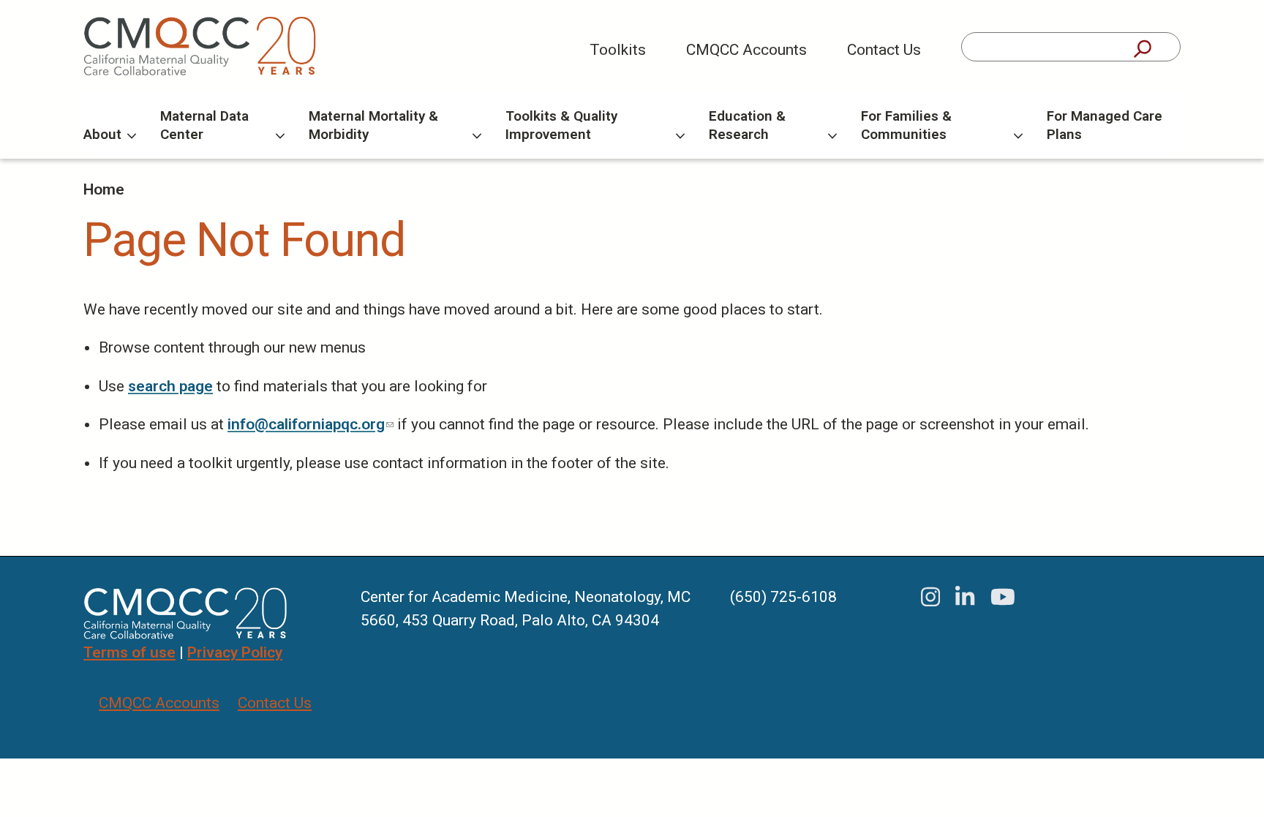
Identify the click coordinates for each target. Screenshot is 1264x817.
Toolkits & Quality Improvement (561, 125)
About (102, 134)
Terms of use (129, 652)
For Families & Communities (906, 125)
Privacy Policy (234, 652)
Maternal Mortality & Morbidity (373, 125)
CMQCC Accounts (746, 50)
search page (170, 386)
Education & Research (747, 125)
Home (103, 189)
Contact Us (884, 50)
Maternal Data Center (204, 125)
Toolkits (618, 50)
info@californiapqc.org (310, 424)
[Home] (200, 46)
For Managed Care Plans (1104, 125)
